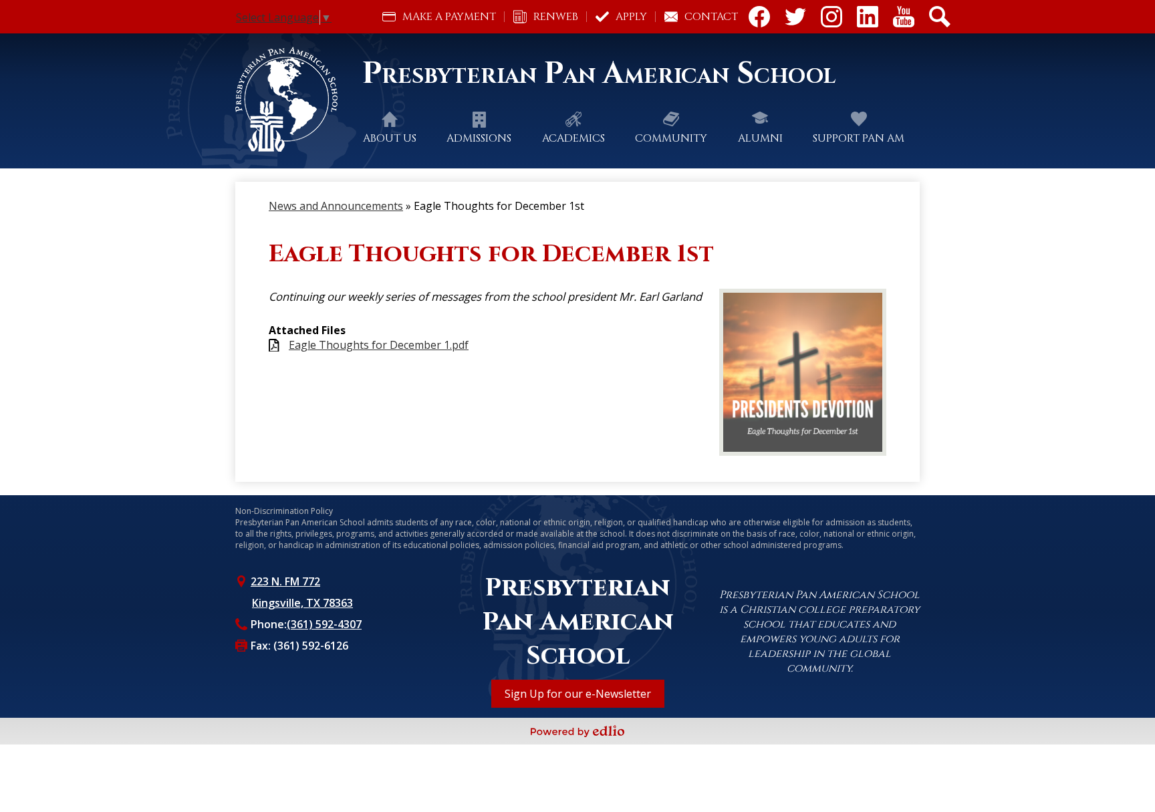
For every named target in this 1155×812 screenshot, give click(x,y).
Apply (631, 16)
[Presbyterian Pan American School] (291, 99)
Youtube (904, 17)
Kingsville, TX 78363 (302, 602)
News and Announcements (336, 205)
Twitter (795, 17)
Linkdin (868, 17)
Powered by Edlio (577, 731)
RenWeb (555, 16)
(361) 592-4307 (324, 624)
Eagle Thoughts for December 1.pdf (379, 345)
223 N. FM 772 (285, 581)
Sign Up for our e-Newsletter (578, 693)
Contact (711, 16)
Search (940, 17)
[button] (389, 138)
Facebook (759, 17)
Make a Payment (449, 16)
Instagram (831, 17)
